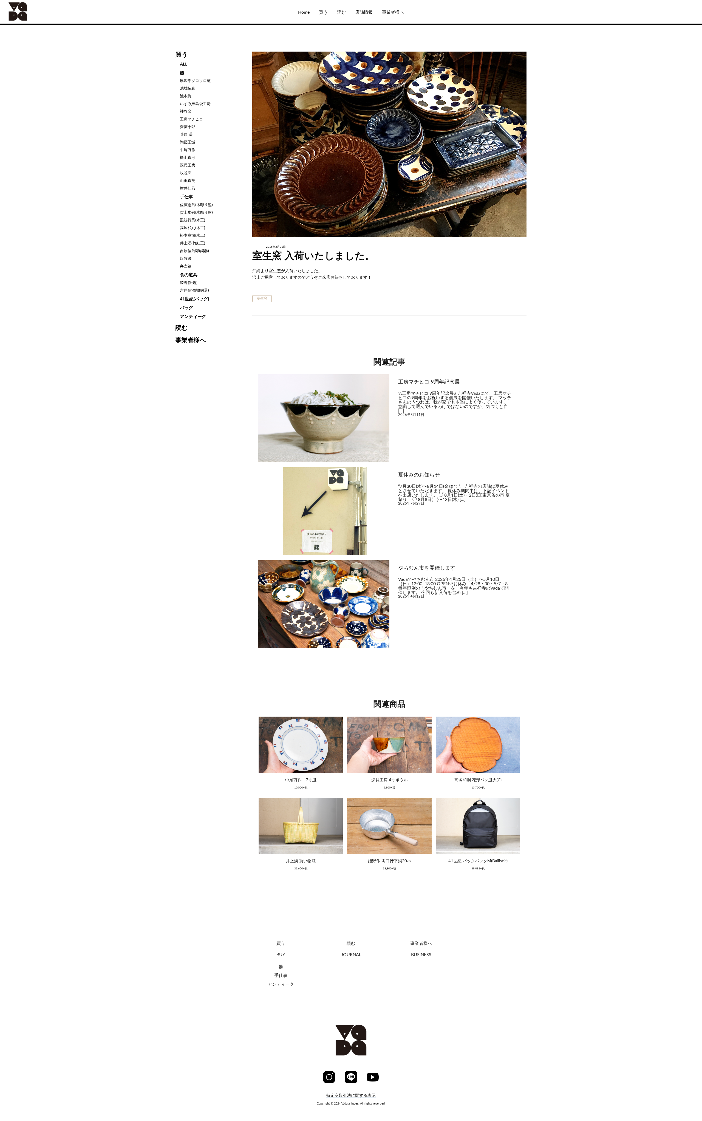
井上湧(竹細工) (192, 243)
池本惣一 (187, 96)
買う (323, 12)
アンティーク (193, 316)
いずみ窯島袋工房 (195, 104)
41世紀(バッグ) (194, 299)
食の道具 (188, 275)
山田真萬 (187, 181)
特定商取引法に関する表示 (351, 1096)
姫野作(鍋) (188, 283)
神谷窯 (185, 112)
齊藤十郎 (187, 127)
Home (304, 12)
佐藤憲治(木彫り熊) (196, 205)
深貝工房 (187, 165)
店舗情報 (364, 12)
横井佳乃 (187, 188)
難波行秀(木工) (192, 220)
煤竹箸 (185, 259)
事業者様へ (393, 12)
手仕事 (186, 197)
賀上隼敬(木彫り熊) (196, 213)
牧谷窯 (185, 173)
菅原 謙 (186, 135)
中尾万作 (187, 150)
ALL (20, 39)
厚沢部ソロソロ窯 (195, 81)
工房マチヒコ (191, 119)
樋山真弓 (187, 158)
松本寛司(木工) (192, 236)
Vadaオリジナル (32, 56)
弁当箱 (185, 266)
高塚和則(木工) (192, 228)
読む (341, 12)
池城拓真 (187, 89)
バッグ (186, 308)
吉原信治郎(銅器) (194, 251)
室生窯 (262, 298)
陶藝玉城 (187, 142)
